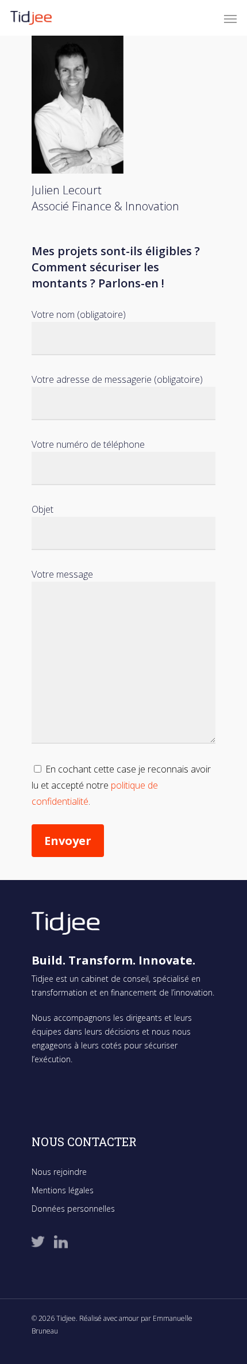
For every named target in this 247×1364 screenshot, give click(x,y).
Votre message (62, 574)
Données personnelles (73, 1208)
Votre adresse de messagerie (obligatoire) (117, 379)
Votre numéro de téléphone (88, 444)
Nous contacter (84, 1141)
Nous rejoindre (59, 1171)
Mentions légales (63, 1190)
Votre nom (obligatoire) (79, 314)
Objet (42, 509)
